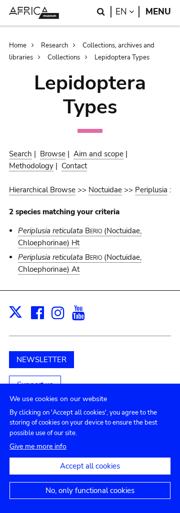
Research (54, 45)
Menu (158, 11)
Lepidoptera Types (122, 57)
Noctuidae (105, 190)
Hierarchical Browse (42, 190)
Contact (74, 166)
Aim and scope (99, 154)
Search (20, 154)
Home (17, 45)
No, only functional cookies (90, 491)
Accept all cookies (90, 466)
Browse (53, 154)
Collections (64, 57)
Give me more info (38, 446)
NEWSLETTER (41, 360)
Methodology (31, 166)
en (128, 11)
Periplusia (151, 190)
